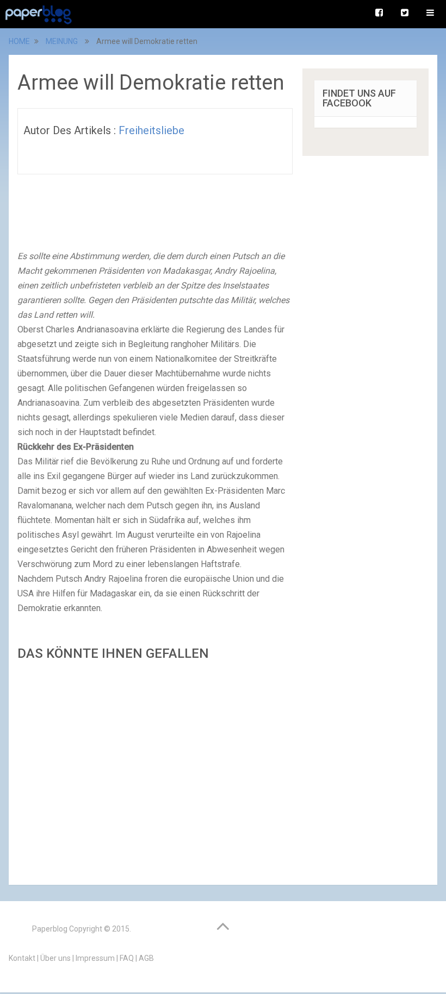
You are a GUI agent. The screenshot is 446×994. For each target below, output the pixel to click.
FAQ (127, 958)
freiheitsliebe (151, 130)
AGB (146, 958)
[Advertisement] (155, 770)
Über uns (55, 958)
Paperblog (49, 928)
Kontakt (22, 958)
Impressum (95, 958)
